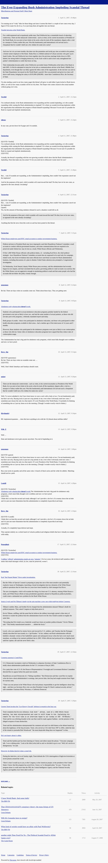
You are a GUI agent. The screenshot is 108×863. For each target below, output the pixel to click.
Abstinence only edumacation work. (16, 306)
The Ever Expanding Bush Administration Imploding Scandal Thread (45, 7)
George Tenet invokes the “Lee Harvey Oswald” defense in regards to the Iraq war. (28, 706)
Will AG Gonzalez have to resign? (14, 818)
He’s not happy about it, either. (11, 735)
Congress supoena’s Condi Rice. (12, 658)
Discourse (13, 860)
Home (3, 855)
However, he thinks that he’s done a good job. (16, 751)
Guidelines (20, 855)
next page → (5, 781)
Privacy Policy (44, 855)
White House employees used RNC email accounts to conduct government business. (29, 239)
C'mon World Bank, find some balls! (15, 798)
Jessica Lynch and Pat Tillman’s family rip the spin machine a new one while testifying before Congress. (35, 601)
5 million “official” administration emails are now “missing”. (21, 559)
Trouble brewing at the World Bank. (13, 30)
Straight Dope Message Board (11, 2)
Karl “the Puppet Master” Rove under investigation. (18, 577)
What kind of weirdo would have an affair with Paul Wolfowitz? (26, 827)
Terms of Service (31, 855)
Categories (10, 855)
